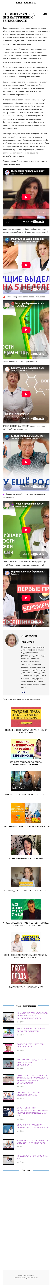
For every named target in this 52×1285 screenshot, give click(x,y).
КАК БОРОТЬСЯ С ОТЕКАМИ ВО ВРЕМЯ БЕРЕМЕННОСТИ (31, 1029)
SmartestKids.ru (26, 2)
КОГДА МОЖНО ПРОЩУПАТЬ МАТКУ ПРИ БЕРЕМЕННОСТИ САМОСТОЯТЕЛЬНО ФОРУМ (32, 1015)
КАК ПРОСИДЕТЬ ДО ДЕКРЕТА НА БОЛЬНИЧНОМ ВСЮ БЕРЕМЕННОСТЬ (31, 1062)
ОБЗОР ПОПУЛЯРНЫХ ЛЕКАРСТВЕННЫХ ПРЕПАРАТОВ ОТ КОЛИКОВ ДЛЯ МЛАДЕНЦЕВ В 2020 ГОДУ (32, 1111)
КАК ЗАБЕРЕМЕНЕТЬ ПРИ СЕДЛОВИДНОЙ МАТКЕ (28, 1093)
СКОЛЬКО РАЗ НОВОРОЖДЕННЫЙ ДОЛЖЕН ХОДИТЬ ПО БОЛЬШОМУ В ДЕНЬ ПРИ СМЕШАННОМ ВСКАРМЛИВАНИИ (32, 1079)
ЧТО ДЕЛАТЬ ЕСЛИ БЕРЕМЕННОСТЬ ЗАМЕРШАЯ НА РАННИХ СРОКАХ (33, 1141)
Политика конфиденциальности (26, 1278)
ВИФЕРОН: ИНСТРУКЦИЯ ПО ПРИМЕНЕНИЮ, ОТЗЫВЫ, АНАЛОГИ (32, 1126)
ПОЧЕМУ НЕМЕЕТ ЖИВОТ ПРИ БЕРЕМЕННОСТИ (30, 1045)
